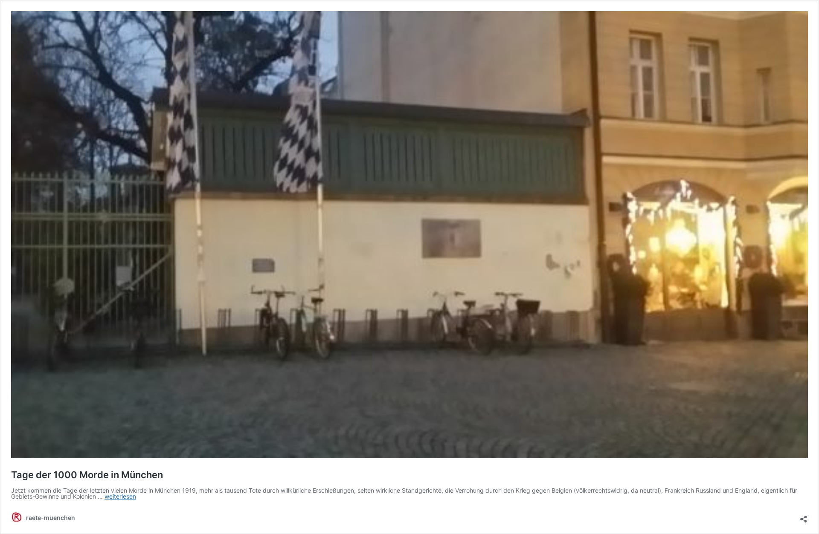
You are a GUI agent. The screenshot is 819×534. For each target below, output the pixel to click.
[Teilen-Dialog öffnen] (803, 516)
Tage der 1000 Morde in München (87, 474)
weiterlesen (120, 496)
